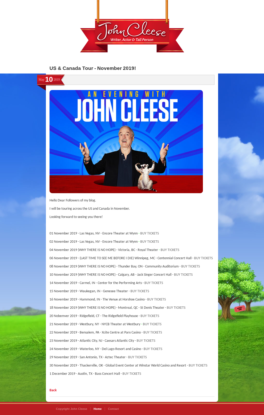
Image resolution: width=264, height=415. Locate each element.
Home (98, 408)
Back (53, 390)
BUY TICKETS (149, 233)
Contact (113, 408)
